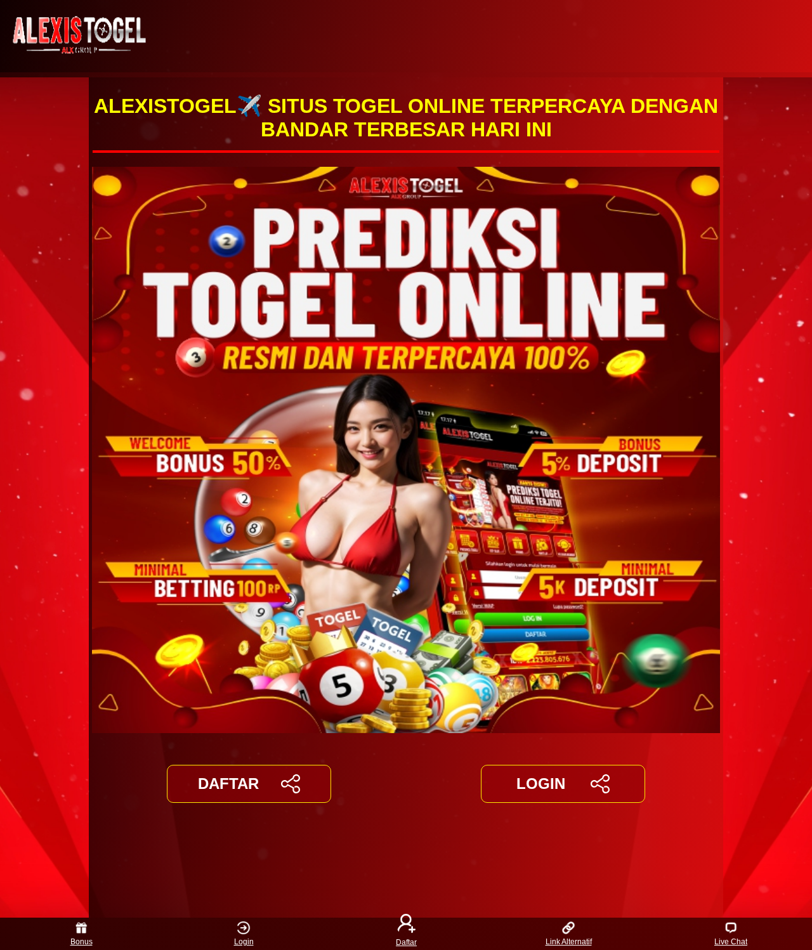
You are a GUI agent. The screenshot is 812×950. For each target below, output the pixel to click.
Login (244, 941)
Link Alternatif (569, 941)
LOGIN (540, 783)
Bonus (81, 941)
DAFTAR (228, 783)
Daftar (406, 941)
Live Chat (730, 941)
